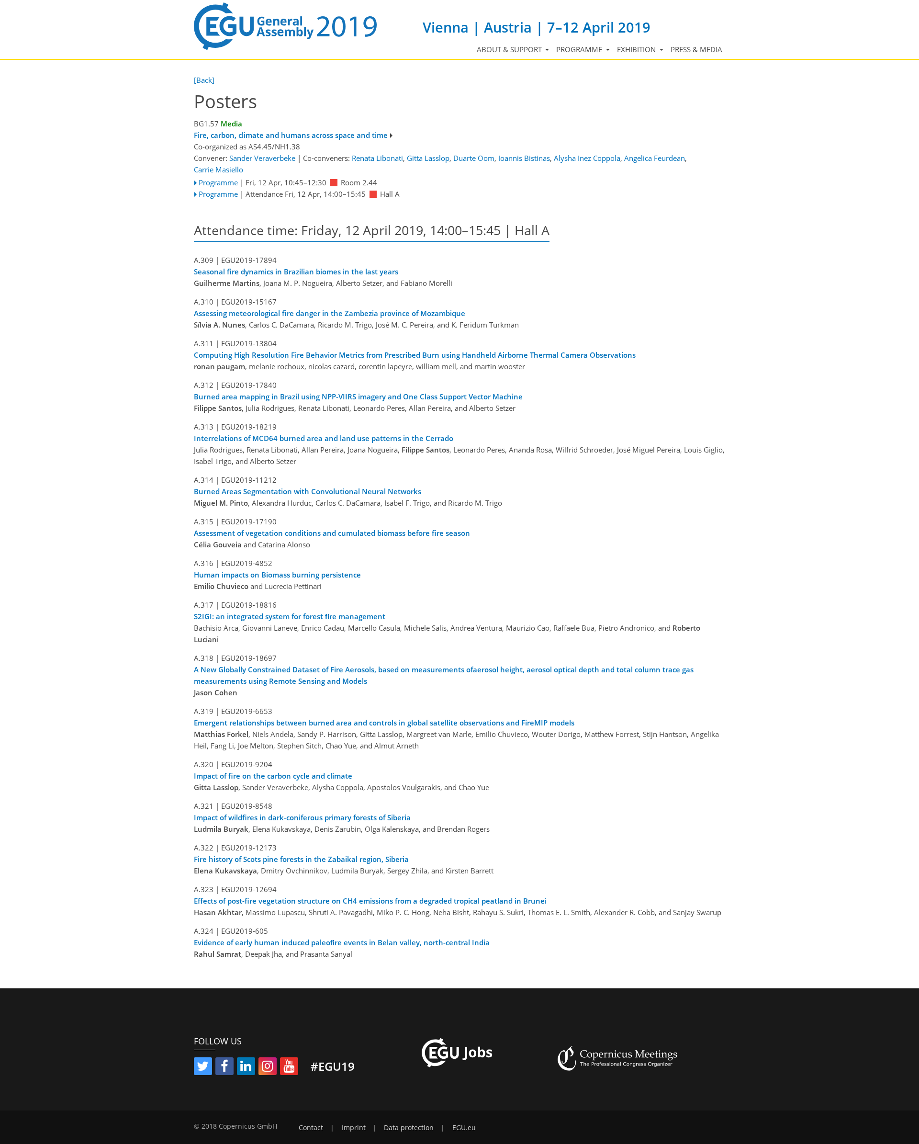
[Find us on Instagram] (267, 1068)
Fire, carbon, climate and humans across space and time (291, 135)
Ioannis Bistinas (524, 158)
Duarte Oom (473, 158)
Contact (311, 1127)
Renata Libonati (377, 158)
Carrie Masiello (218, 169)
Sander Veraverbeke (262, 158)
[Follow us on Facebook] (224, 1068)
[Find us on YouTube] (289, 1068)
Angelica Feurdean (654, 158)
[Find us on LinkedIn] (246, 1068)
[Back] (204, 80)
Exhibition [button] (637, 49)
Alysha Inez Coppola (587, 158)
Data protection (409, 1127)
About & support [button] (510, 49)
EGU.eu (464, 1127)
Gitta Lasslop (428, 158)
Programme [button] (580, 49)
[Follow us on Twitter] (203, 1068)
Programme (218, 182)
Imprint (354, 1127)
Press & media (696, 49)
